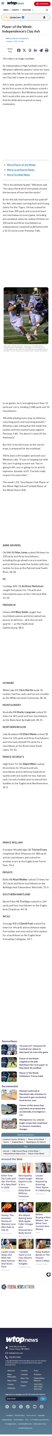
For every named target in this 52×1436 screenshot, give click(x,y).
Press (36, 1371)
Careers (10, 1384)
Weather (26, 10)
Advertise (11, 1388)
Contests (24, 1371)
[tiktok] (28, 1406)
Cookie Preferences (25, 1428)
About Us (11, 1371)
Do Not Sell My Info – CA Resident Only (32, 1424)
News (6, 10)
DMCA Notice (18, 1420)
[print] (46, 50)
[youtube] (35, 1406)
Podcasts (37, 1374)
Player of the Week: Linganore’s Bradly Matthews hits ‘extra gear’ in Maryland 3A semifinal (33, 1063)
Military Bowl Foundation (17, 38)
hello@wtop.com (16, 1353)
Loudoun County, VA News (14, 1139)
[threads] (41, 1406)
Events (23, 1386)
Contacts (24, 1374)
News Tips (25, 1378)
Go (43, 1398)
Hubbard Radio (7, 1420)
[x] (21, 1406)
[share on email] (41, 50)
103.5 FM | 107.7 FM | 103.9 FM (38, 1386)
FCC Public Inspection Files (39, 1420)
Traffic (15, 10)
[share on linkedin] (35, 50)
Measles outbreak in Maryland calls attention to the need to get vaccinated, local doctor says (32, 1095)
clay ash (6, 1151)
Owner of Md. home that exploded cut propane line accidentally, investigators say (32, 1110)
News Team (12, 1380)
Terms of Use (31, 1415)
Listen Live (15, 17)
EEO (26, 1420)
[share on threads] (30, 50)
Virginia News (17, 1142)
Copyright (41, 1415)
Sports (6, 1142)
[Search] (47, 9)
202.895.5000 (15, 1357)
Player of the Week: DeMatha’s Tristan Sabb (31, 1074)
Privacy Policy (20, 1415)
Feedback (9, 1415)
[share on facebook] (18, 50)
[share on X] (24, 50)
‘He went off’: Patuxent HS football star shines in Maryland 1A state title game (33, 1048)
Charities (24, 1382)
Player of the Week (36, 1139)
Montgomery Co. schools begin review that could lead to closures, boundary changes (33, 1124)
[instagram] (14, 1406)
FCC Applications (11, 1424)
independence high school (14, 1153)
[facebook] (7, 1406)
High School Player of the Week (25, 1151)
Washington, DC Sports (36, 1142)
